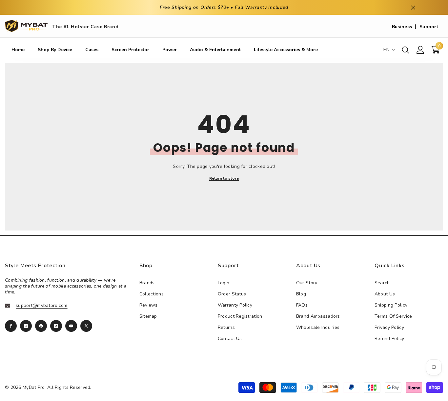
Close (413, 7)
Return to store (224, 178)
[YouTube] (71, 326)
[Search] (405, 50)
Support (428, 27)
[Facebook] (11, 326)
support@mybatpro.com (42, 305)
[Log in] (420, 50)
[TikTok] (56, 326)
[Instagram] (26, 326)
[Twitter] (86, 326)
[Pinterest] (41, 326)
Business (402, 27)
